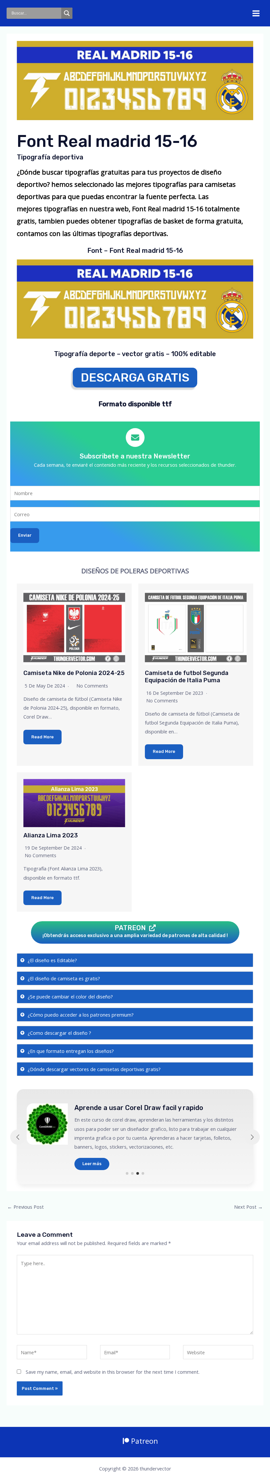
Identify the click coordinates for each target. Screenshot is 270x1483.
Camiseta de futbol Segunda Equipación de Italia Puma (187, 676)
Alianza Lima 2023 (50, 835)
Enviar (24, 535)
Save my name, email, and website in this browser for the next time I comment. (113, 1371)
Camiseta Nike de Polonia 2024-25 (73, 673)
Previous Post (25, 1206)
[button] (127, 1173)
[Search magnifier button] (66, 13)
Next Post (248, 1206)
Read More (42, 736)
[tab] (135, 960)
